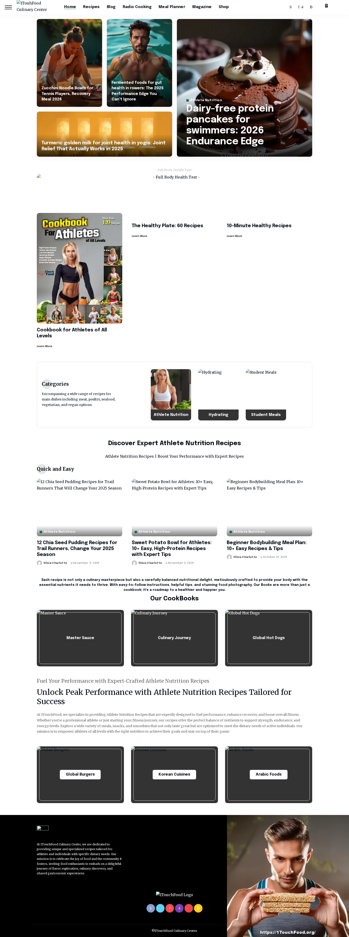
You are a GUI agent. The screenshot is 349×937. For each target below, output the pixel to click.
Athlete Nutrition (206, 100)
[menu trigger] (11, 7)
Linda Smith (202, 152)
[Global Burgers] (80, 774)
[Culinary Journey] (174, 638)
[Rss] (311, 7)
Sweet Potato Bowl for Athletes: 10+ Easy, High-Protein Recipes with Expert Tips (172, 548)
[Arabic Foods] (268, 774)
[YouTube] (306, 7)
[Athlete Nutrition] (171, 394)
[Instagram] (302, 7)
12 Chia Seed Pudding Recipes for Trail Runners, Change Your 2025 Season (77, 548)
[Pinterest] (299, 7)
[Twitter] (295, 7)
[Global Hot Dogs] (268, 638)
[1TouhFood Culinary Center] (37, 7)
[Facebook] (291, 7)
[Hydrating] (218, 394)
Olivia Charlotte (55, 563)
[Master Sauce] (80, 638)
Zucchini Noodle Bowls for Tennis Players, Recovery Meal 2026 (67, 93)
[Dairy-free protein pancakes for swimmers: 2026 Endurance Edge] (244, 88)
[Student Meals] (266, 394)
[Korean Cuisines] (174, 774)
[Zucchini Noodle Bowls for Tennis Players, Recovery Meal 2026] (69, 63)
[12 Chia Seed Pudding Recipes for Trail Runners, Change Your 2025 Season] (79, 507)
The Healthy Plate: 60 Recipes (167, 225)
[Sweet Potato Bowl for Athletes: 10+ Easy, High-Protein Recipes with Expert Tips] (174, 507)
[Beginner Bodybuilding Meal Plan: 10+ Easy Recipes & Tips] (269, 507)
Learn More (44, 346)
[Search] (341, 7)
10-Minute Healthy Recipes (259, 225)
